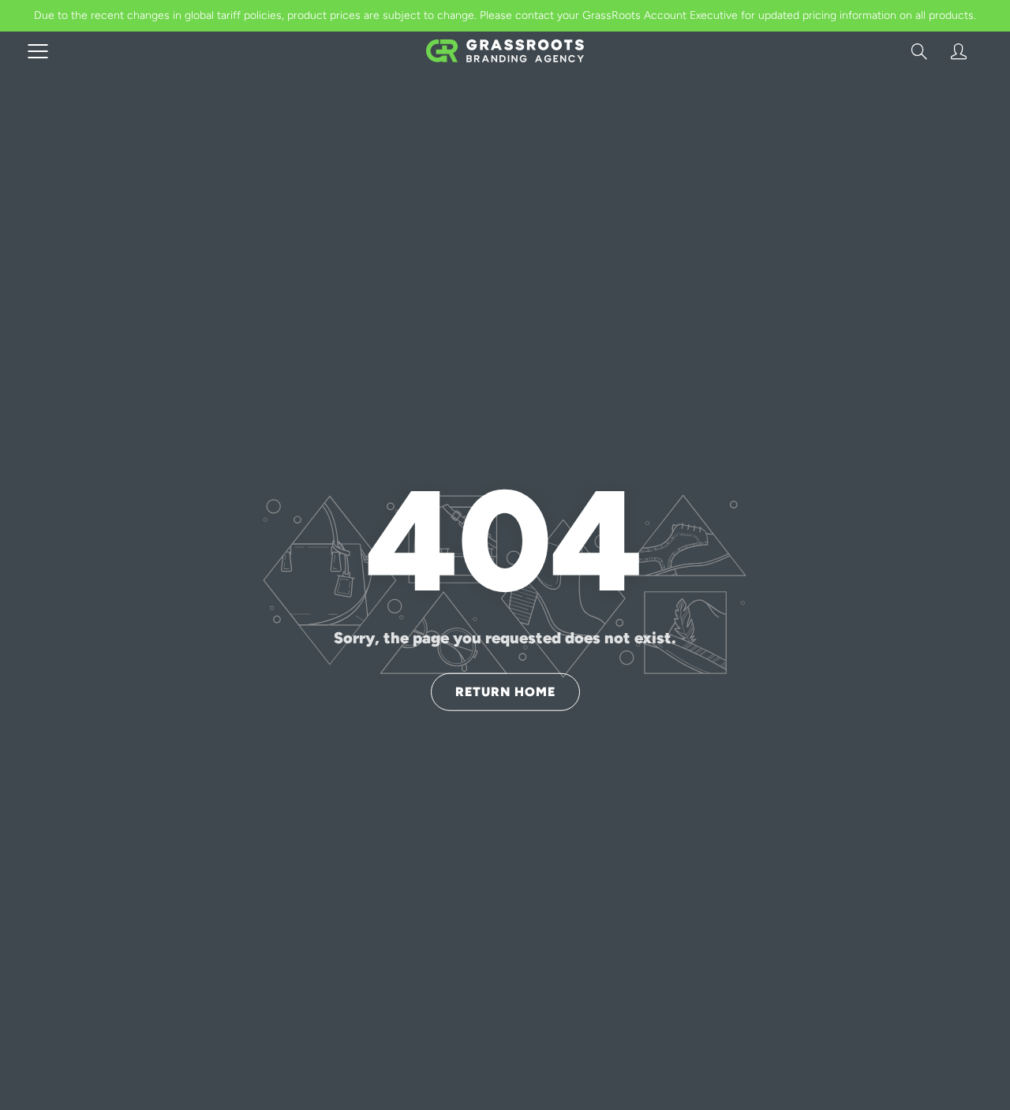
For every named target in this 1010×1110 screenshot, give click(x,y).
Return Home (505, 691)
